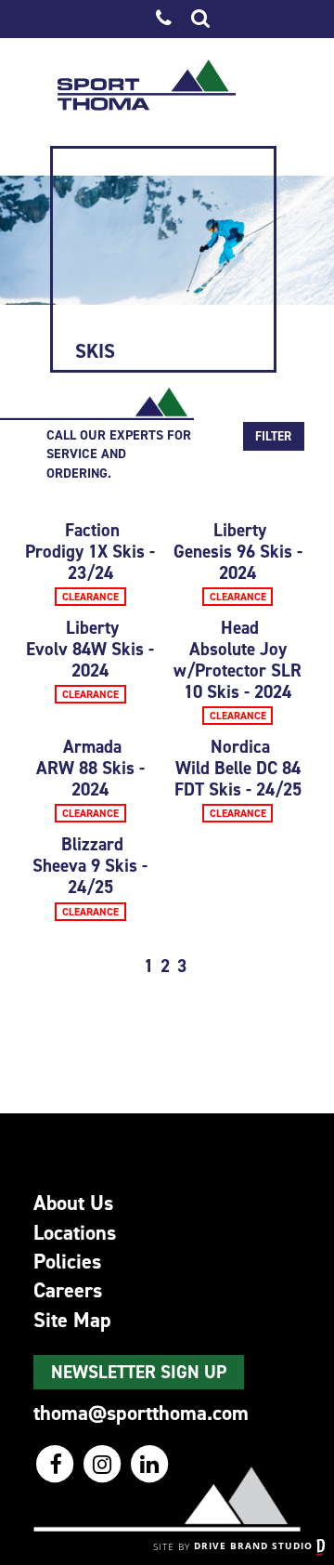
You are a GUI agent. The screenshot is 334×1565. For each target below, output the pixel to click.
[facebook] (57, 1464)
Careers (67, 1290)
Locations (74, 1232)
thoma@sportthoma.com (141, 1413)
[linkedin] (150, 1464)
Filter (273, 436)
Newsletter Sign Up (138, 1372)
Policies (67, 1261)
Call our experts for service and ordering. (118, 453)
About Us (73, 1202)
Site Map (72, 1320)
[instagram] (104, 1464)
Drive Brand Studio (255, 1545)
